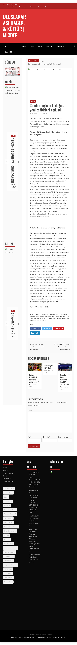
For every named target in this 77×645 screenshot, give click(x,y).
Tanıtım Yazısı (8, 582)
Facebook (36, 328)
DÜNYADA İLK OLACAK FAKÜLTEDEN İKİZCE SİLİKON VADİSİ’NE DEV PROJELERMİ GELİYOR (34, 479)
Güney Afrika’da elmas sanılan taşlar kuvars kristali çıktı (62, 347)
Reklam (5, 470)
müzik (45, 318)
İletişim (5, 476)
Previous (7, 71)
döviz (46, 314)
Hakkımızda (7, 479)
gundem (42, 316)
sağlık (54, 318)
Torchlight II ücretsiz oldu (13, 322)
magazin (36, 318)
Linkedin (36, 333)
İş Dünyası (40, 6)
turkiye (45, 320)
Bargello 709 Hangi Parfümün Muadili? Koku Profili (65, 380)
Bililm (9, 244)
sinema (59, 318)
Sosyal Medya (13, 6)
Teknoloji (32, 6)
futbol (65, 314)
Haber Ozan (8, 501)
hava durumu (58, 316)
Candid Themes (60, 637)
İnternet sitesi (63, 437)
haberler (51, 316)
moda (41, 318)
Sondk (6, 497)
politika (50, 318)
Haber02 (7, 505)
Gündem (10, 62)
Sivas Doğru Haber (10, 531)
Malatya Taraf (8, 544)
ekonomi (55, 314)
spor (41, 320)
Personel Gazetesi (10, 514)
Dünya (51, 314)
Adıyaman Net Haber (10, 565)
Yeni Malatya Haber (10, 510)
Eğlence (26, 6)
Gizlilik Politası (8, 473)
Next (18, 71)
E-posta (46, 437)
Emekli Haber (8, 518)
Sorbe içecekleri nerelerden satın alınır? (34, 378)
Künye (5, 468)
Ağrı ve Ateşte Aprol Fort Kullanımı (13, 69)
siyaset (64, 318)
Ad (29, 437)
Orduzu (6, 535)
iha (64, 316)
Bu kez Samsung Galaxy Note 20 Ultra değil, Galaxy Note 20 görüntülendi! (12, 160)
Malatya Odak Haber (10, 548)
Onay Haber (8, 573)
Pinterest (59, 328)
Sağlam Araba (8, 560)
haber (47, 316)
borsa (43, 314)
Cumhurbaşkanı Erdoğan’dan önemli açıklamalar (37, 347)
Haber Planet (8, 577)
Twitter (48, 328)
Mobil (20, 6)
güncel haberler (34, 316)
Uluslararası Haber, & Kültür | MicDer (14, 26)
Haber (5, 6)
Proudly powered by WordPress (23, 637)
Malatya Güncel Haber (11, 527)
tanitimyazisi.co (8, 481)
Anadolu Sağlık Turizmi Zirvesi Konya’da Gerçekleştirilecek (34, 521)
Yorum (30, 410)
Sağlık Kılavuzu (8, 556)
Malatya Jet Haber (9, 552)
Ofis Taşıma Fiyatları (49, 366)
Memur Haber (8, 522)
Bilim (46, 6)
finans (61, 314)
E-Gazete (7, 539)
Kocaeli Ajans (8, 493)
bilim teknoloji (36, 314)
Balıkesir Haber (9, 488)
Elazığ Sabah (8, 569)
